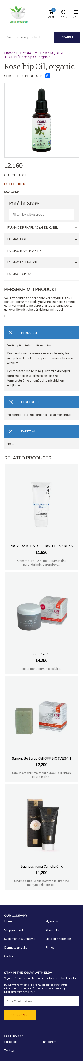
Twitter (9, 1050)
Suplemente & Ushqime (19, 939)
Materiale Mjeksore (58, 939)
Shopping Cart (13, 930)
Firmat (49, 947)
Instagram (49, 1042)
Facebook (10, 1042)
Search (67, 37)
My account (53, 921)
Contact (9, 956)
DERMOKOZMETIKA (31, 53)
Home (8, 53)
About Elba (52, 930)
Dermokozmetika (15, 947)
